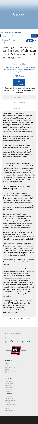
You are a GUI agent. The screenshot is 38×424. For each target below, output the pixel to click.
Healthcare (8, 389)
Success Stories (10, 371)
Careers (7, 373)
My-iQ (19, 32)
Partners (7, 369)
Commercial (8, 382)
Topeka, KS (8, 408)
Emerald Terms (9, 318)
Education (8, 385)
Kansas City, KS (10, 410)
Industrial (8, 391)
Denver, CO (8, 406)
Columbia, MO (9, 398)
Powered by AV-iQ (26, 318)
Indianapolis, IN (10, 404)
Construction (9, 383)
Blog (6, 365)
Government (9, 387)
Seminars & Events (11, 367)
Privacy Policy (17, 318)
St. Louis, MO (9, 396)
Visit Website (20, 76)
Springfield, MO (10, 400)
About (7, 363)
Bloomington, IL (10, 402)
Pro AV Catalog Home (7, 32)
